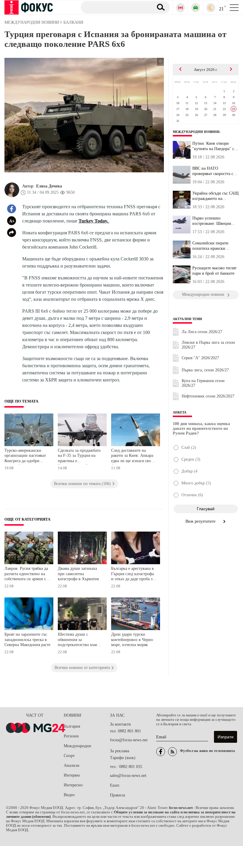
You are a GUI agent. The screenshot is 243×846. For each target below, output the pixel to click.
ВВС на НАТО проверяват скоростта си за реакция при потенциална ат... (214, 171)
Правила (117, 795)
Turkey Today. (94, 220)
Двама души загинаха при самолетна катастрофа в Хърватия (78, 573)
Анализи (71, 765)
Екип (114, 785)
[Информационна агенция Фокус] (160, 751)
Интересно (73, 785)
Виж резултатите (201, 521)
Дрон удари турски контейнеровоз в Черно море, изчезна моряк (132, 639)
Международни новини (196, 131)
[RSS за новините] (172, 751)
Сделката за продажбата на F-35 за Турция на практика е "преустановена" (79, 456)
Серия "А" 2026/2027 (200, 358)
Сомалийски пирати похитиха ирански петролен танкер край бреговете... (211, 246)
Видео (69, 795)
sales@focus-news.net (128, 775)
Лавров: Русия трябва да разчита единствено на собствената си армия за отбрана (26, 574)
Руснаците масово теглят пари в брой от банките (214, 271)
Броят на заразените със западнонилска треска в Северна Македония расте (27, 639)
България (72, 726)
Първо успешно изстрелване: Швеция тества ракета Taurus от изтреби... (212, 221)
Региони (71, 736)
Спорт (69, 755)
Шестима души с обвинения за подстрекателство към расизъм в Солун (77, 640)
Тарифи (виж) (122, 758)
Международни (77, 746)
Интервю (72, 775)
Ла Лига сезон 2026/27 (202, 332)
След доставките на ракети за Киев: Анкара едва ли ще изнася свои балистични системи (132, 456)
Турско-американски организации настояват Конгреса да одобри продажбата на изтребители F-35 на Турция (25, 456)
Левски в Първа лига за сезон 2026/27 (208, 344)
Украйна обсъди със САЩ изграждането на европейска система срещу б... (215, 196)
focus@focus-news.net (129, 740)
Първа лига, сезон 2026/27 (205, 370)
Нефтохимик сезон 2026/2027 (208, 396)
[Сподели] (11, 232)
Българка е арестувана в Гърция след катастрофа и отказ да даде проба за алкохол (132, 574)
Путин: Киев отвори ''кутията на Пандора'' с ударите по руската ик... (213, 146)
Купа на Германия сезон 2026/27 (203, 383)
